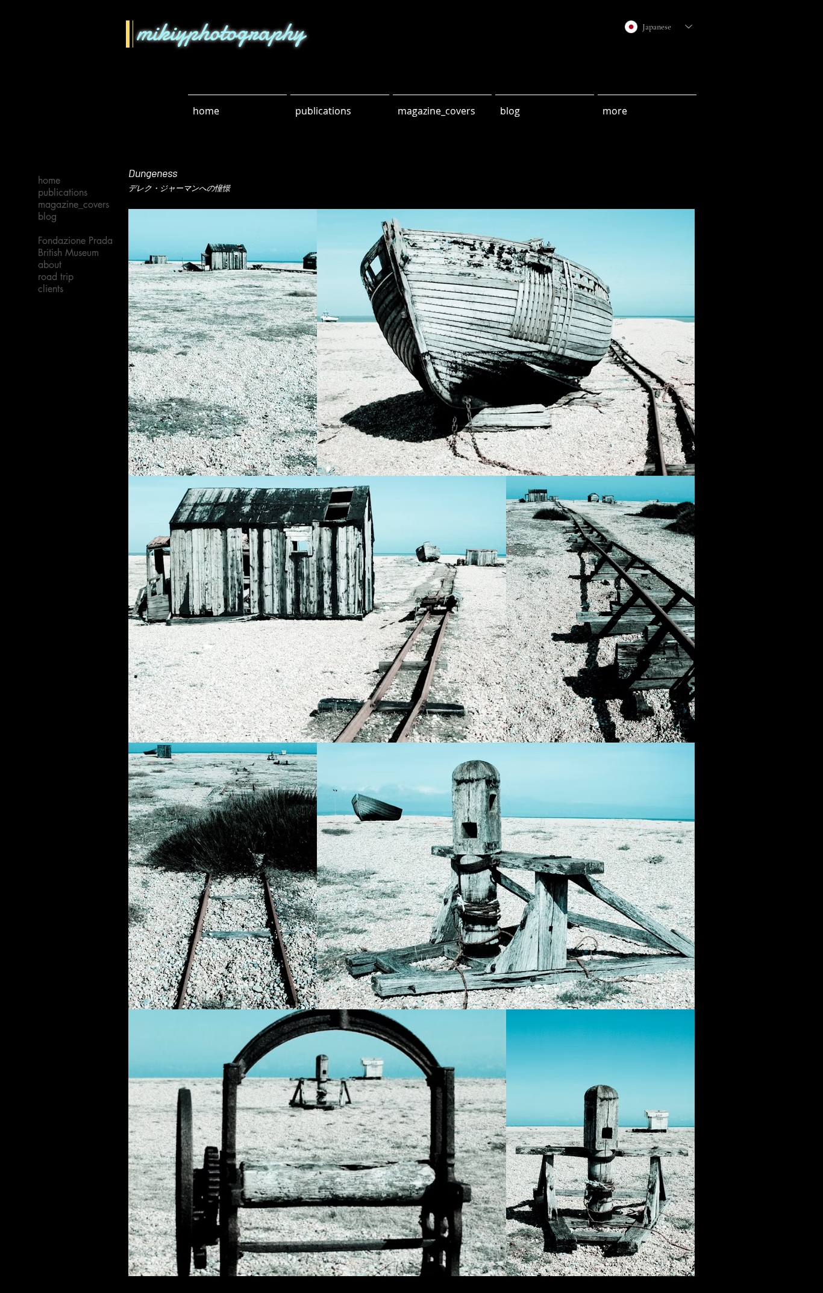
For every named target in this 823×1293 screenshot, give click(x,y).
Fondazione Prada (69, 241)
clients (50, 289)
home (49, 181)
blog (47, 217)
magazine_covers (69, 205)
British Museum (68, 253)
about (49, 265)
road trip (56, 277)
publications (62, 193)
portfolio (55, 229)
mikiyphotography (220, 32)
